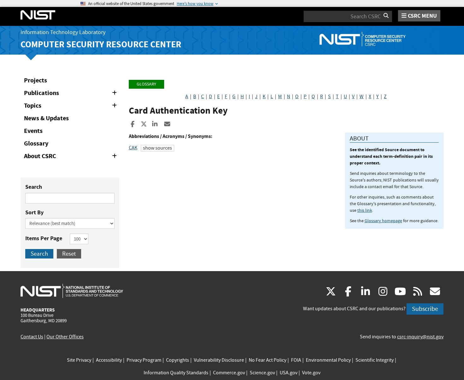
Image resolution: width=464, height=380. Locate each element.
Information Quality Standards (176, 373)
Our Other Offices (65, 337)
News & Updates (46, 118)
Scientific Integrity (374, 360)
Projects (35, 80)
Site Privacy (79, 360)
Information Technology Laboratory (63, 32)
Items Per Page (43, 238)
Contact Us (32, 337)
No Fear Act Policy (267, 360)
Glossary (36, 143)
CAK (133, 148)
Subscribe (425, 309)
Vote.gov (311, 373)
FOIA (296, 360)
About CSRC (71, 157)
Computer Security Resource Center (101, 44)
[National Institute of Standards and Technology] (72, 291)
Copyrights (177, 360)
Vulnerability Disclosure (219, 360)
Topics (71, 106)
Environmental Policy (328, 360)
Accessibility (109, 360)
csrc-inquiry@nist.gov (420, 337)
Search (33, 187)
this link (364, 210)
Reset (69, 254)
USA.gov (288, 373)
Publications (71, 94)
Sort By (34, 212)
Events (33, 131)
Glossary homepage (383, 220)
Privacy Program (144, 360)
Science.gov (262, 373)
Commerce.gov (229, 373)
